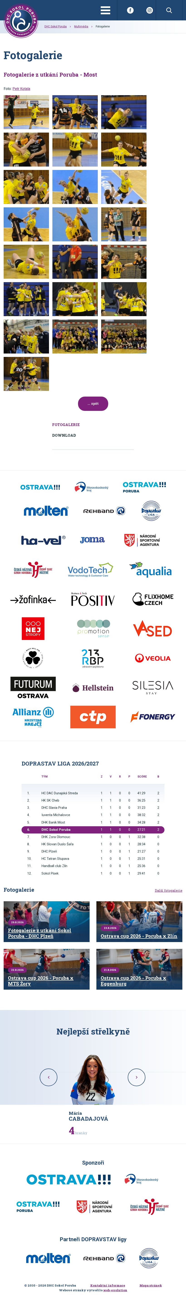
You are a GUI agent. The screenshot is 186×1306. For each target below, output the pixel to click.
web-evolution (115, 1290)
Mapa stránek (151, 1285)
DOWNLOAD (64, 435)
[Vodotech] (90, 569)
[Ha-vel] (43, 540)
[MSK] (91, 487)
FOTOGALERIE (66, 424)
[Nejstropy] (33, 628)
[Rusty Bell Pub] (33, 658)
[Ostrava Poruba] (144, 487)
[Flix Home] (153, 599)
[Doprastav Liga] (151, 510)
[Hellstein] (93, 687)
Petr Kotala (21, 89)
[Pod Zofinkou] (33, 599)
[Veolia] (153, 658)
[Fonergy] (153, 717)
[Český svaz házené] (33, 569)
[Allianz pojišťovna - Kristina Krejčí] (33, 717)
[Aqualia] (150, 569)
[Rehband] (104, 510)
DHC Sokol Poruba (55, 26)
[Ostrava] (40, 487)
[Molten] (46, 510)
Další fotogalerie (168, 891)
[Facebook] (130, 10)
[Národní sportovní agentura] (142, 540)
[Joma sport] (92, 540)
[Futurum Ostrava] (33, 687)
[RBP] (93, 658)
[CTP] (93, 717)
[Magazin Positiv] (93, 599)
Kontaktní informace (107, 1285)
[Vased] (153, 628)
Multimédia (81, 26)
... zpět (93, 403)
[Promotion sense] (93, 628)
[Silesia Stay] (153, 687)
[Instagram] (149, 10)
